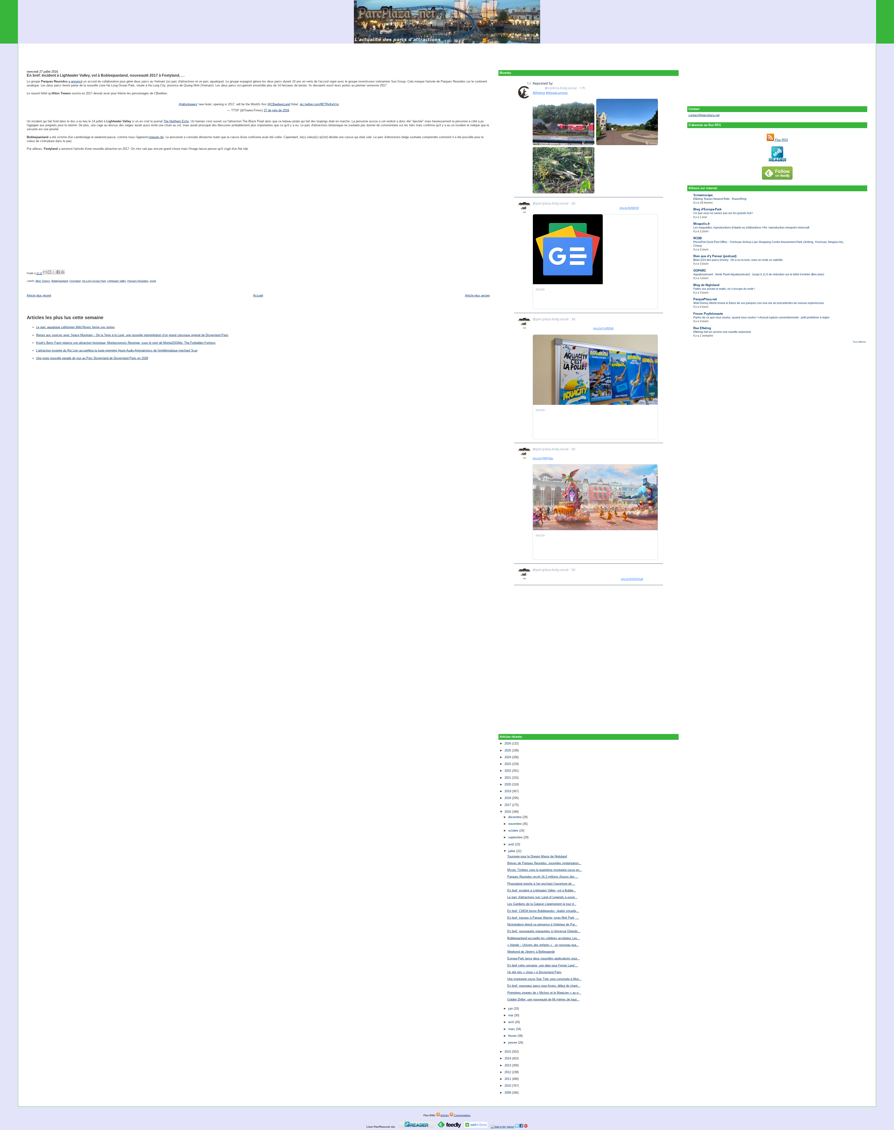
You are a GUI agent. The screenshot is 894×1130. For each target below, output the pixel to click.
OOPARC (699, 270)
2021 (508, 777)
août (511, 844)
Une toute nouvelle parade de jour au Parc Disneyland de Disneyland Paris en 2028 (92, 358)
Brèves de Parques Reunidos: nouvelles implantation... (544, 863)
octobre (513, 830)
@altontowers (188, 104)
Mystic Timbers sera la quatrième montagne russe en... (544, 870)
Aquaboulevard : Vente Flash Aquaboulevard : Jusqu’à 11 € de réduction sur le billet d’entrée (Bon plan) (758, 274)
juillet (512, 851)
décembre (515, 817)
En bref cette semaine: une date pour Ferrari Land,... (542, 965)
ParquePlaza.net (705, 299)
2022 (508, 770)
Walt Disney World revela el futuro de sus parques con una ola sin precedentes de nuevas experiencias (758, 303)
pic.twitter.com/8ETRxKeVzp (319, 104)
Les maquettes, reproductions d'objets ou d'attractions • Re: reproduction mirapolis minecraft (751, 227)
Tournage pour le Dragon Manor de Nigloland (537, 856)
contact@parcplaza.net (704, 115)
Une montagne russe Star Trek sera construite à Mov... (544, 979)
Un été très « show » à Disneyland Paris (534, 972)
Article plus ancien (477, 295)
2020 (508, 784)
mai (511, 1015)
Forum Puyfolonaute (708, 313)
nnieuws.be (156, 137)
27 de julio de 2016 (276, 110)
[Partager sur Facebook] (58, 272)
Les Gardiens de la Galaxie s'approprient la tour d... (541, 904)
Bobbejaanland (59, 281)
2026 (508, 743)
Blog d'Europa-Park (707, 209)
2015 (508, 1051)
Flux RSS (781, 140)
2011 (508, 1079)
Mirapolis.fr (701, 223)
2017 (508, 805)
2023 (508, 764)
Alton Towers (42, 281)
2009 (508, 1092)
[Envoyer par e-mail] (45, 272)
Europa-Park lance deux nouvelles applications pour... (543, 958)
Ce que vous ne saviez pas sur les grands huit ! (723, 213)
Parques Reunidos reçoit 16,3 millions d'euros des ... (542, 876)
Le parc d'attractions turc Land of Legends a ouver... (542, 897)
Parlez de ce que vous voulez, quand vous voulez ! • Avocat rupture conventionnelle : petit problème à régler (761, 317)
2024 (508, 757)
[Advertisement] (447, 54)
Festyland (75, 281)
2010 (508, 1085)
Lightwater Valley (116, 281)
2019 (508, 791)
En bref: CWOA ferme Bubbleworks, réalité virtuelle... (543, 911)
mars (512, 1029)
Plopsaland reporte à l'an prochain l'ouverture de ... (541, 883)
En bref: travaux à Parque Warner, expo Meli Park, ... (543, 917)
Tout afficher (859, 342)
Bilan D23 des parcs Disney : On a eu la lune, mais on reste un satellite (738, 260)
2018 (508, 798)
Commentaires (462, 1115)
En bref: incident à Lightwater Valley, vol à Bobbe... (541, 890)
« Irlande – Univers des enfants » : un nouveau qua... (543, 945)
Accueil (258, 295)
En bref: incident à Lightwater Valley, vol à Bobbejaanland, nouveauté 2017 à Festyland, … (106, 75)
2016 (508, 811)
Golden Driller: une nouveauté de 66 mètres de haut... (543, 999)
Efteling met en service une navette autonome (722, 332)
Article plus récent (39, 295)
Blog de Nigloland (706, 285)
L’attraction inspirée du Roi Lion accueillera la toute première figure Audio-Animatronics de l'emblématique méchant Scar (116, 350)
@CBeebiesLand (279, 104)
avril (511, 1022)
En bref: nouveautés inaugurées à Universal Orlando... (543, 931)
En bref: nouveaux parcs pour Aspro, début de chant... (543, 985)
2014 (508, 1058)
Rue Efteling (702, 328)
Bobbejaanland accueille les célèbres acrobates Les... (543, 938)
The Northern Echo (176, 121)
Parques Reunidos (137, 281)
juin (511, 1008)
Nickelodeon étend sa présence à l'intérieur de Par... (542, 924)
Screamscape (703, 195)
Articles (444, 1115)
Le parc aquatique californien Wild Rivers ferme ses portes (75, 327)
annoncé (76, 81)
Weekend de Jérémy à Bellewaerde (531, 951)
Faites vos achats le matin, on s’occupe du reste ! (724, 288)
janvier (513, 1042)
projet (153, 281)
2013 (508, 1065)
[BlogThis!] (49, 272)
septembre (515, 837)
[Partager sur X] (53, 272)
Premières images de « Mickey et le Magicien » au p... (544, 992)
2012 (508, 1072)
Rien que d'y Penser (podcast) (714, 256)
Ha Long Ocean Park (94, 281)
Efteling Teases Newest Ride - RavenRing (719, 199)
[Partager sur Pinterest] (62, 272)
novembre (515, 824)
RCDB (697, 238)
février (513, 1036)
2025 (508, 750)
